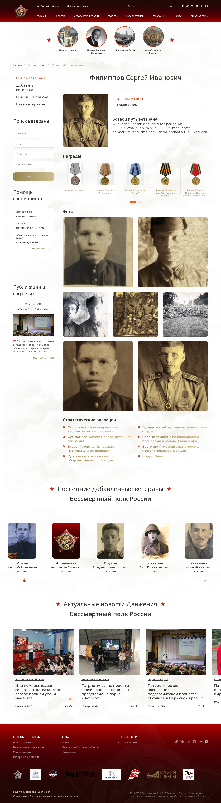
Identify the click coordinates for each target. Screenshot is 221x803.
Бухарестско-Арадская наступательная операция (174, 429)
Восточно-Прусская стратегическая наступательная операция (171, 449)
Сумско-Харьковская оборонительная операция (99, 439)
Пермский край (158, 679)
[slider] (24, 580)
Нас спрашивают (127, 742)
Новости (60, 16)
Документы (69, 752)
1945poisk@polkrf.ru (28, 242)
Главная (41, 16)
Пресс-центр (127, 737)
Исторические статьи (86, 16)
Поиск (130, 6)
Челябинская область (95, 679)
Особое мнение (22, 752)
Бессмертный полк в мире (28, 747)
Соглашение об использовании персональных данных (45, 796)
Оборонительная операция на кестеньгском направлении (93, 429)
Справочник (159, 16)
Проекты (112, 16)
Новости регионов (24, 742)
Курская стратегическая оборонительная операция (90, 458)
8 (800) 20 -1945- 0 (27, 216)
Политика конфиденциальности (32, 791)
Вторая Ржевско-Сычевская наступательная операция (91, 449)
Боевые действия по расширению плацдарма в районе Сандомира (170, 439)
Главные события (27, 737)
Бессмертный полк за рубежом (80, 747)
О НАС (178, 16)
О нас (66, 737)
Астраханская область (29, 679)
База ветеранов (135, 16)
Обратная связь (199, 16)
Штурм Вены (153, 456)
